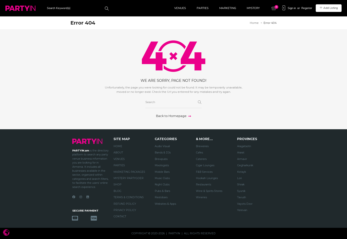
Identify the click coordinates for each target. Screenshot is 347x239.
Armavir (242, 159)
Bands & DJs (163, 152)
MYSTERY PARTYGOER (128, 178)
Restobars (161, 197)
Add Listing (330, 8)
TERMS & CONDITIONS (128, 197)
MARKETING (227, 8)
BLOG (117, 191)
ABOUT (118, 152)
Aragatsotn (244, 146)
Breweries (202, 146)
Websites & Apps (165, 203)
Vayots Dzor (244, 203)
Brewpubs (161, 159)
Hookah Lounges (207, 178)
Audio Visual (162, 146)
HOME (117, 146)
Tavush (241, 197)
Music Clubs (162, 178)
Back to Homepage (171, 116)
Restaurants (203, 184)
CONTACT (119, 216)
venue (76, 158)
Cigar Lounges (205, 165)
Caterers (201, 159)
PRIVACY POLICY (124, 210)
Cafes (199, 152)
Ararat (240, 152)
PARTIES (203, 8)
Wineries (201, 197)
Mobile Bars (162, 171)
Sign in (292, 8)
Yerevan (242, 210)
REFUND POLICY (124, 203)
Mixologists (162, 165)
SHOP (117, 184)
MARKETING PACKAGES (129, 171)
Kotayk (241, 171)
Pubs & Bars (162, 191)
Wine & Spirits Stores (209, 191)
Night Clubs (162, 184)
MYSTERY (253, 8)
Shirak (241, 184)
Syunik (241, 191)
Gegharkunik (245, 165)
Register (306, 8)
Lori (239, 178)
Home (254, 23)
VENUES (180, 8)
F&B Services (204, 171)
